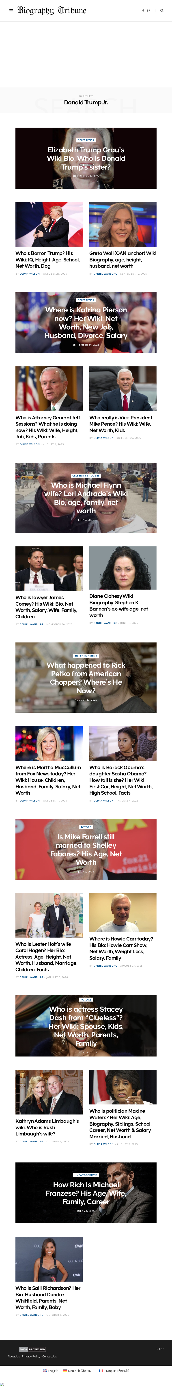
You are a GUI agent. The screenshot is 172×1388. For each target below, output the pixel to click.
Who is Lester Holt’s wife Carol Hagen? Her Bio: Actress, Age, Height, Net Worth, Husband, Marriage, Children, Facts (46, 956)
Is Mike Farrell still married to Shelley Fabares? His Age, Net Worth (86, 849)
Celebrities (86, 140)
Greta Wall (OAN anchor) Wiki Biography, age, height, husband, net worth (123, 259)
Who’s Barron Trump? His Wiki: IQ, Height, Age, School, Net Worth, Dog (47, 259)
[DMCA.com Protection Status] (32, 1351)
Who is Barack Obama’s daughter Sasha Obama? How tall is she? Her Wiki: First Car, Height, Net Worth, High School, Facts (121, 780)
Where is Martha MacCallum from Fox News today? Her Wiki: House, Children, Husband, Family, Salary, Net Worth (48, 780)
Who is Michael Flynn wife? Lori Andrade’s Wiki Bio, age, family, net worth (86, 498)
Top (161, 1349)
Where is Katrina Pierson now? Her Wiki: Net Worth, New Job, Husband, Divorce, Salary (86, 323)
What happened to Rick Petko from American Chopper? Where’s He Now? (86, 678)
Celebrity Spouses (86, 475)
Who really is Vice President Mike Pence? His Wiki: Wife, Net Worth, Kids (120, 424)
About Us (14, 1356)
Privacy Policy (31, 1356)
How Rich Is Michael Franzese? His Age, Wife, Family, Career (86, 1193)
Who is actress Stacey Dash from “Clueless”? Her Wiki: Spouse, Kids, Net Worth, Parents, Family (86, 1026)
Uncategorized (86, 1175)
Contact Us (49, 1356)
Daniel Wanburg (105, 273)
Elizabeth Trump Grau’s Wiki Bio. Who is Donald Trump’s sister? (86, 158)
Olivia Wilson (30, 273)
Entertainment (86, 655)
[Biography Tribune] (51, 10)
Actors (86, 827)
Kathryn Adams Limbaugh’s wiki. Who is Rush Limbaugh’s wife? (47, 1127)
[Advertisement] (86, 56)
